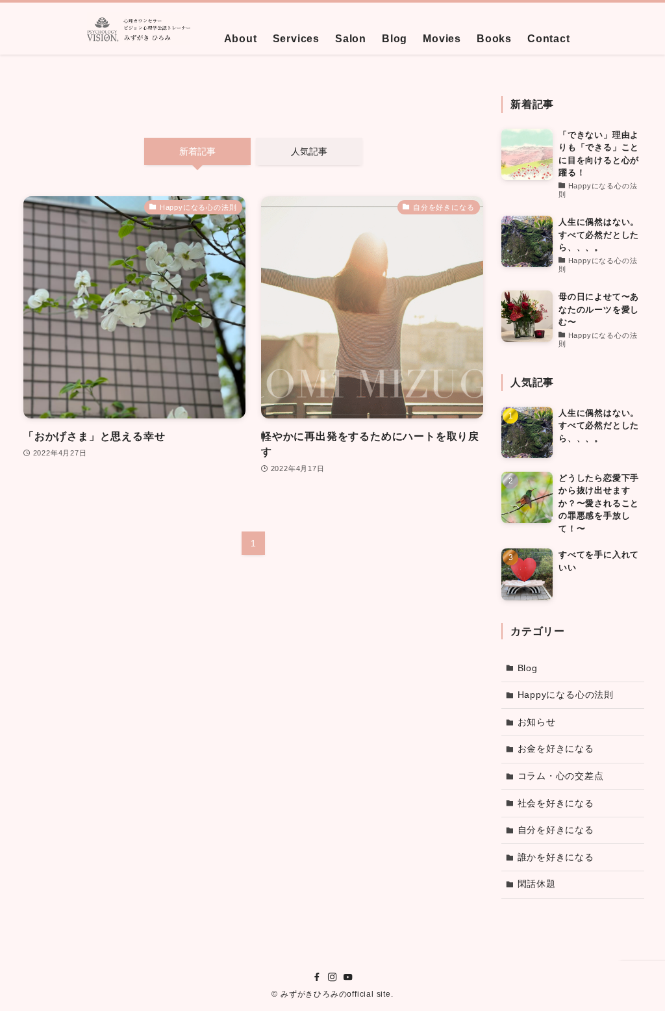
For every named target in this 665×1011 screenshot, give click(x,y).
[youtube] (348, 977)
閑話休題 (537, 883)
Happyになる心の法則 (566, 694)
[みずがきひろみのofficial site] (138, 29)
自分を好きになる (556, 830)
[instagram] (332, 977)
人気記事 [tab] (309, 151)
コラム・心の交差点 (561, 776)
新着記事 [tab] (197, 151)
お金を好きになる (556, 748)
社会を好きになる (556, 803)
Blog (528, 668)
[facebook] (317, 977)
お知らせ (537, 722)
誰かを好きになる (556, 857)
